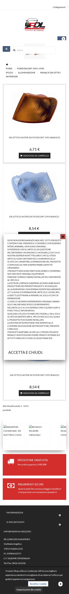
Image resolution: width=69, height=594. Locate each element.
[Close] (62, 236)
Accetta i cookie (38, 583)
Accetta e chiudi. (25, 352)
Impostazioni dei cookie (29, 589)
